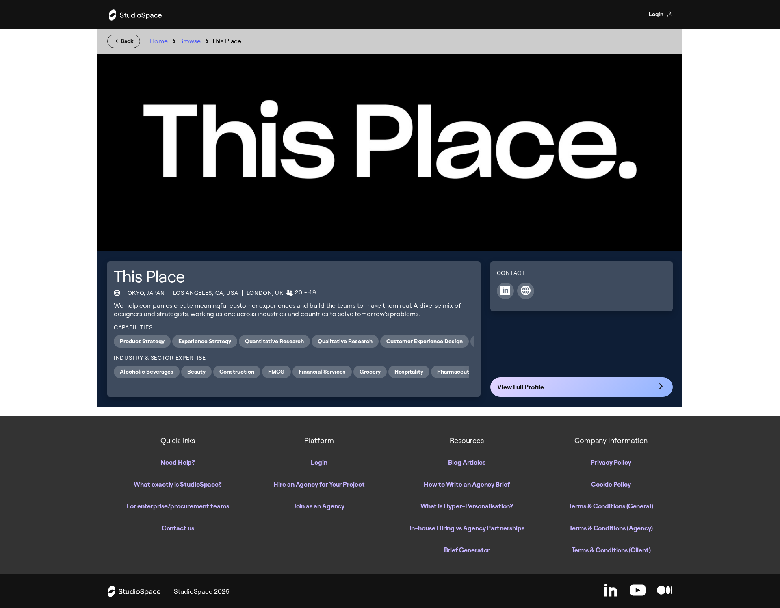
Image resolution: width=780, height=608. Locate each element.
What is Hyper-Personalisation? (467, 506)
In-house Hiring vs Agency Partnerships (467, 528)
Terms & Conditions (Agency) (611, 528)
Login (657, 14)
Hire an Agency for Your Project (319, 484)
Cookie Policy (611, 484)
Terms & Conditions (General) (611, 506)
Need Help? (177, 462)
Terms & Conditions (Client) (611, 550)
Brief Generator (467, 550)
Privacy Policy (611, 462)
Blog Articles (466, 462)
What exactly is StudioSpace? (178, 484)
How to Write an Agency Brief (467, 484)
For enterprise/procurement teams (178, 506)
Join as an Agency (319, 506)
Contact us (178, 528)
